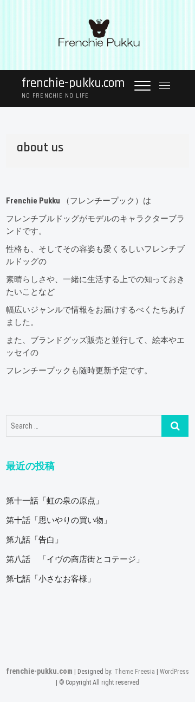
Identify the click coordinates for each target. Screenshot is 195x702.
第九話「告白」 (34, 540)
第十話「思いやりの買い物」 (59, 520)
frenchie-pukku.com (73, 83)
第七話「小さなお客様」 (50, 579)
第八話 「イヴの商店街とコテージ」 (75, 559)
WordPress (174, 671)
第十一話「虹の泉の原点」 (54, 501)
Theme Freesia (134, 671)
